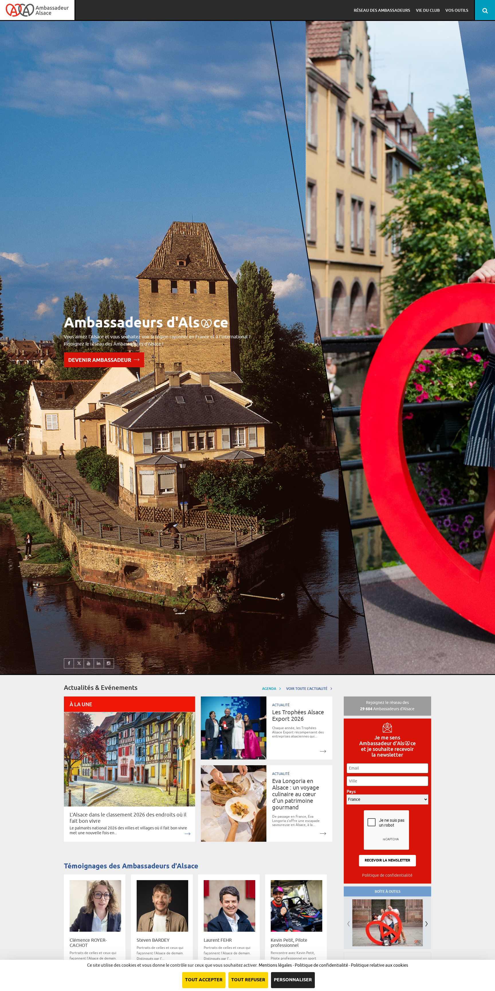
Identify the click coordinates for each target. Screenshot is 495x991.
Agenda (269, 688)
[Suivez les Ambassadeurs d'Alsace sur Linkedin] (99, 663)
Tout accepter (204, 980)
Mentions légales (275, 965)
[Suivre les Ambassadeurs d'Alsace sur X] (79, 663)
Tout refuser (248, 980)
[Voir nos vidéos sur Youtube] (89, 663)
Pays (353, 791)
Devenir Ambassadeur (99, 360)
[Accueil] (37, 10)
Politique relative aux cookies (379, 965)
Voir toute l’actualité (307, 688)
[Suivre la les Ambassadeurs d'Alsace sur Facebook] (69, 663)
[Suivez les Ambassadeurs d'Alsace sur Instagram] (109, 663)
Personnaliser (293, 980)
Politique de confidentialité (387, 875)
